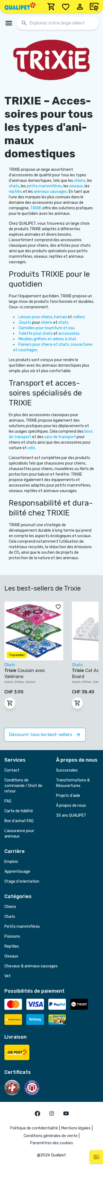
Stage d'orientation (21, 881)
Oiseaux (11, 956)
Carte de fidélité (18, 811)
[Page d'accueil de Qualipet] (20, 6)
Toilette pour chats (36, 333)
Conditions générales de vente (50, 1136)
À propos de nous (71, 805)
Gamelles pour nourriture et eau (46, 328)
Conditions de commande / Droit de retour (23, 786)
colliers (79, 317)
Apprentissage (17, 871)
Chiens (10, 906)
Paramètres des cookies (51, 1143)
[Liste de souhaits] (65, 6)
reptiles (16, 191)
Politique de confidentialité (34, 1128)
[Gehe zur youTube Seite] (66, 1113)
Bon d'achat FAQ (19, 821)
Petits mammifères (22, 926)
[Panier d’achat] (51, 6)
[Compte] (80, 6)
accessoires (69, 333)
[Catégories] (8, 23)
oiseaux (76, 186)
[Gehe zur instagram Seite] (52, 1113)
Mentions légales (76, 1128)
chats (14, 186)
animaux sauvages (50, 191)
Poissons (12, 936)
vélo (31, 448)
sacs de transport (60, 437)
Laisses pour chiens (35, 317)
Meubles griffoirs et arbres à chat (47, 339)
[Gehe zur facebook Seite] (37, 1113)
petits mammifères (44, 186)
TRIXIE (36, 208)
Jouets (25, 322)
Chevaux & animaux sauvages (31, 966)
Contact (12, 770)
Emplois (11, 861)
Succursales (67, 770)
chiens (79, 180)
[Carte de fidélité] (94, 6)
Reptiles (11, 946)
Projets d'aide (68, 795)
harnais (61, 317)
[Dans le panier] (10, 703)
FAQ (7, 801)
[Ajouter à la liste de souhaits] (58, 606)
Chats (9, 916)
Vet (7, 976)
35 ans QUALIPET (71, 815)
